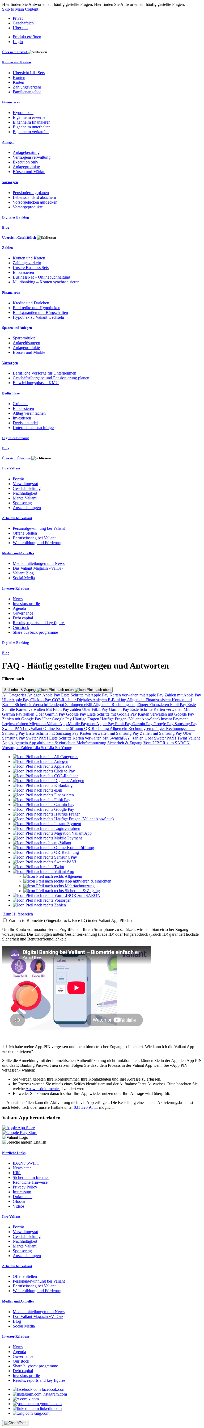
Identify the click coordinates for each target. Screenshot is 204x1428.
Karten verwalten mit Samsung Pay (110, 733)
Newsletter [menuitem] (22, 1168)
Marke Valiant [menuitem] (24, 498)
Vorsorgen (11, 747)
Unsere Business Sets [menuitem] (31, 267)
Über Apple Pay (16, 700)
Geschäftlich (23, 23)
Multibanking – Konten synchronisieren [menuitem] (46, 282)
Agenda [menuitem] (19, 608)
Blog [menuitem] (5, 227)
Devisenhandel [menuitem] (25, 423)
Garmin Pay (119, 709)
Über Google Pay (57, 719)
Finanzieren (159, 704)
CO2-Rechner (64, 700)
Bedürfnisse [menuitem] (11, 393)
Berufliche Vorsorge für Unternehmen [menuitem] (44, 373)
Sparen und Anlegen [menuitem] (17, 328)
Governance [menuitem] (23, 613)
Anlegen (34, 695)
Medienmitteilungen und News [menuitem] (39, 563)
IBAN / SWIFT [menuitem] (26, 1163)
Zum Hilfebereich (18, 914)
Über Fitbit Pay (95, 709)
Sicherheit (23, 704)
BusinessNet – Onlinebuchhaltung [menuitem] (41, 277)
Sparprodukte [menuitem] (24, 338)
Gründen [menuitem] (20, 403)
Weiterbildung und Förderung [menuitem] (37, 542)
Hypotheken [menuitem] (23, 112)
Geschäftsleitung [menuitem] (27, 488)
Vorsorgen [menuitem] (10, 182)
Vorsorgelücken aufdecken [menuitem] (35, 202)
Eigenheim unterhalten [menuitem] (31, 127)
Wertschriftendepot (48, 704)
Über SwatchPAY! (160, 738)
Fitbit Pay (178, 704)
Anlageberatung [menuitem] (26, 152)
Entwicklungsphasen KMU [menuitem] (36, 382)
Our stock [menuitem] (21, 627)
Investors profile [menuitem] (26, 603)
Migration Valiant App (48, 723)
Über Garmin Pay (50, 714)
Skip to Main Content (20, 9)
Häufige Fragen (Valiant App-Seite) (130, 719)
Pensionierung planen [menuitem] (31, 192)
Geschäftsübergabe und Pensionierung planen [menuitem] (51, 378)
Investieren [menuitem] (22, 418)
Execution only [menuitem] (25, 162)
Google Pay (76, 714)
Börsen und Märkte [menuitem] (29, 171)
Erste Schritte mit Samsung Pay (53, 733)
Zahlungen (74, 704)
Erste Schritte (142, 709)
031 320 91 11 (86, 1107)
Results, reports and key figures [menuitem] (39, 622)
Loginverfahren (15, 723)
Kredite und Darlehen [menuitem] (31, 303)
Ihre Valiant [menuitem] (11, 468)
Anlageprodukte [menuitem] (26, 167)
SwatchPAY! (13, 728)
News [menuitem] (18, 599)
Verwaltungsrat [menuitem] (25, 483)
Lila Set (40, 747)
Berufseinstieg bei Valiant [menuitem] (34, 538)
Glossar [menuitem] (19, 1201)
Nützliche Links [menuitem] (14, 1153)
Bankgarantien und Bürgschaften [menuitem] (40, 312)
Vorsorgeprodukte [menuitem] (28, 207)
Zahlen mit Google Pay (22, 719)
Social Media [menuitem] (24, 578)
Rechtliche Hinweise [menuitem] (30, 1182)
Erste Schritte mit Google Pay (112, 714)
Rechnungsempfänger (130, 704)
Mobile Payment (82, 723)
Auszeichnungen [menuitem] (27, 507)
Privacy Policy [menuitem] (25, 1187)
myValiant (34, 728)
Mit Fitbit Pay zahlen (64, 709)
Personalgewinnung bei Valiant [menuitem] (39, 528)
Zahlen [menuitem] (7, 248)
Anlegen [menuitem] (8, 142)
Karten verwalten (31, 709)
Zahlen (26, 747)
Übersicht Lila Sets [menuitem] (29, 72)
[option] (45, 756)
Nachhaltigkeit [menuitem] (25, 493)
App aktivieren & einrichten (52, 743)
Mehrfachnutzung (91, 743)
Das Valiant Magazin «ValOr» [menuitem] (38, 568)
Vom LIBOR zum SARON (166, 743)
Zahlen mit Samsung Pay (161, 733)
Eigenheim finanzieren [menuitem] (31, 122)
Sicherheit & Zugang (20, 690)
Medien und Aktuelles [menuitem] (18, 553)
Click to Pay (41, 700)
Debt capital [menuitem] (23, 618)
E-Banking (117, 700)
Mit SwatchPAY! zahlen (123, 738)
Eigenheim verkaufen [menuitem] (31, 131)
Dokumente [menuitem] (22, 1196)
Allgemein (136, 700)
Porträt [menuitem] (18, 479)
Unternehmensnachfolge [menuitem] (33, 427)
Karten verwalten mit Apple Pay (136, 695)
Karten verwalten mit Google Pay (166, 714)
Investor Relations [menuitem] (15, 588)
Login (18, 41)
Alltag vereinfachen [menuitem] (29, 413)
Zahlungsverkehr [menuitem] (27, 87)
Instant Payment (174, 719)
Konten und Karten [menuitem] (16, 62)
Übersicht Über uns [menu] (16, 458)
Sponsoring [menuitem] (22, 503)
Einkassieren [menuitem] (23, 272)
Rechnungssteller (180, 728)
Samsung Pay (186, 723)
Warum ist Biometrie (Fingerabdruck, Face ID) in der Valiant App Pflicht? (70, 920)
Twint (182, 738)
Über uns (20, 28)
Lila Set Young (59, 747)
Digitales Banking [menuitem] (15, 217)
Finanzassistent (159, 700)
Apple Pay (51, 695)
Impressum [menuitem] (22, 1192)
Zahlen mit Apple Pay (182, 695)
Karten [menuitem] (18, 82)
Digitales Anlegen (92, 700)
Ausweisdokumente (43, 1088)
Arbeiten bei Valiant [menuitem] (17, 518)
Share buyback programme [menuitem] (35, 632)
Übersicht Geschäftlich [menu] (19, 238)
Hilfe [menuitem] (17, 1172)
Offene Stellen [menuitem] (25, 533)
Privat (18, 18)
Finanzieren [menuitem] (11, 102)
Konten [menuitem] (19, 77)
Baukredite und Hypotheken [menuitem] (36, 307)
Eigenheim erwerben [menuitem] (30, 117)
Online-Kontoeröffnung (63, 728)
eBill (88, 704)
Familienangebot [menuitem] (27, 92)
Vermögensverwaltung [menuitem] (31, 157)
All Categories (14, 695)
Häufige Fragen (86, 719)
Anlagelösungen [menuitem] (26, 343)
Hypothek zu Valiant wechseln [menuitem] (38, 317)
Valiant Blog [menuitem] (23, 573)
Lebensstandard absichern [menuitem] (34, 197)
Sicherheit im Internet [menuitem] (31, 1177)
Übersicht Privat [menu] (15, 52)
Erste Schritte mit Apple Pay (85, 695)
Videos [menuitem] (18, 1206)
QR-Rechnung (97, 728)
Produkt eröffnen (27, 37)
